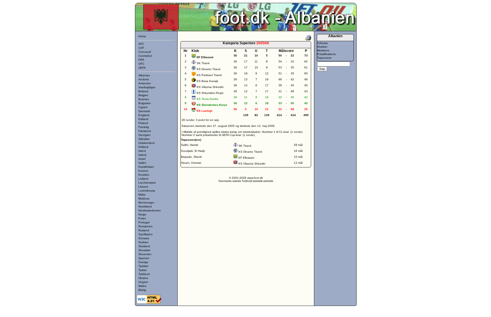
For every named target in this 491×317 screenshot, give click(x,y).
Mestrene (323, 50)
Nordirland (145, 206)
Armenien (144, 83)
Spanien (143, 258)
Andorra (143, 79)
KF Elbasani (246, 157)
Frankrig (143, 127)
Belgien (143, 95)
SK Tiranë (203, 63)
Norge (142, 214)
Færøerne (144, 131)
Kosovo (143, 170)
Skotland (144, 246)
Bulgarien (144, 103)
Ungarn (143, 282)
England (143, 115)
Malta (141, 194)
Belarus (143, 91)
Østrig (142, 289)
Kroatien (143, 174)
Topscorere (324, 57)
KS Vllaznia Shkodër (210, 87)
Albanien (144, 75)
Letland (143, 178)
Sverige (143, 262)
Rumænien (145, 226)
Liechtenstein (147, 182)
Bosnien (143, 99)
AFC (141, 43)
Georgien (144, 135)
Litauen (143, 186)
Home (142, 36)
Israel (141, 158)
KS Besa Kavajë (207, 81)
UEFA (142, 67)
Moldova (143, 198)
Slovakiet (144, 250)
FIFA (141, 59)
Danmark (144, 111)
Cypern (143, 107)
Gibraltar (143, 138)
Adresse (322, 43)
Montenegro (146, 202)
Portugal (143, 222)
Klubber (322, 46)
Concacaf (144, 51)
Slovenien (144, 254)
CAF (141, 47)
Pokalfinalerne (326, 54)
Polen (142, 218)
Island (142, 154)
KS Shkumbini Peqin (210, 93)
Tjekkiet (143, 266)
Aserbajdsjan (146, 87)
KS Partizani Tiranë (209, 75)
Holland (143, 146)
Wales (142, 285)
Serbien (143, 242)
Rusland (143, 230)
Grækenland (146, 142)
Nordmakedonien (149, 210)
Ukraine (143, 278)
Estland (143, 119)
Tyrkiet (142, 270)
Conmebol (145, 55)
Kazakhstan (146, 166)
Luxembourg (146, 190)
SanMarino (145, 234)
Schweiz (143, 238)
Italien (142, 162)
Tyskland (144, 274)
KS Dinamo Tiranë (208, 69)
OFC (141, 63)
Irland (142, 150)
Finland (143, 123)
